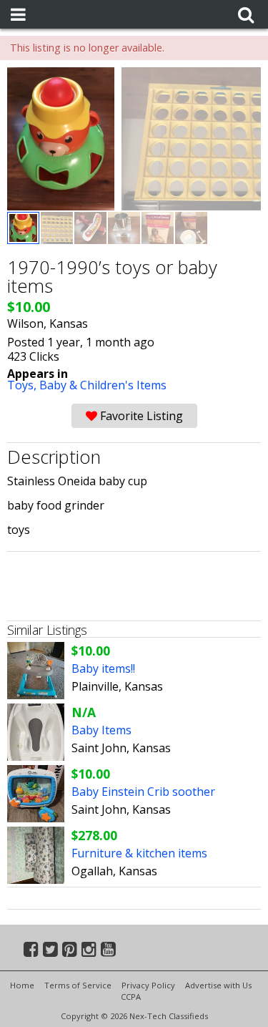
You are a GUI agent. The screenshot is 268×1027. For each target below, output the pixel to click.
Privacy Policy (148, 985)
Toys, (23, 385)
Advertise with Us (218, 985)
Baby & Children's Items (103, 385)
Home (22, 985)
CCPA (131, 996)
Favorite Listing (140, 416)
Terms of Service (77, 985)
